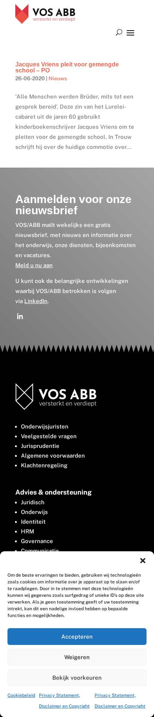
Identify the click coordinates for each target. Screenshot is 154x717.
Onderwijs (34, 512)
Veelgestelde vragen (49, 436)
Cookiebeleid (21, 695)
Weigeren (77, 657)
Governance (37, 541)
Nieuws (58, 78)
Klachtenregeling (44, 465)
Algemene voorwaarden (53, 455)
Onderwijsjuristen (44, 426)
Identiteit (33, 521)
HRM (27, 531)
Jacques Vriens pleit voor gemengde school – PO (67, 67)
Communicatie (40, 551)
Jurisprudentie (40, 446)
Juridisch (32, 502)
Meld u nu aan (34, 265)
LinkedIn (35, 301)
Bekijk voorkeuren (77, 677)
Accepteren (77, 636)
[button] (143, 560)
